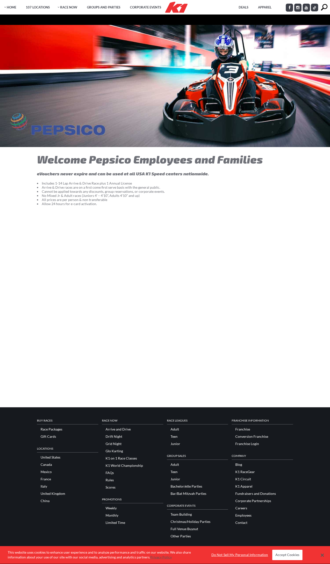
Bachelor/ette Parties (186, 486)
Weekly (111, 508)
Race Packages (51, 429)
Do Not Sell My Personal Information (239, 555)
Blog (238, 464)
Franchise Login (247, 443)
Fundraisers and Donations (255, 493)
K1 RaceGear (245, 472)
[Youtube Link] (306, 8)
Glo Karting (114, 451)
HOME (11, 7)
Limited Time (115, 522)
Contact (241, 522)
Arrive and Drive (118, 429)
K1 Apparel (243, 486)
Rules (110, 480)
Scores (110, 487)
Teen (174, 436)
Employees (243, 515)
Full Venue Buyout (184, 529)
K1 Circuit (243, 479)
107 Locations (38, 7)
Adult (175, 429)
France (46, 479)
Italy (44, 486)
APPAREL (265, 7)
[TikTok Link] (314, 7)
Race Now (68, 7)
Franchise (242, 429)
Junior (175, 443)
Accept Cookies (287, 555)
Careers (241, 508)
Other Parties (181, 536)
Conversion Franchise (251, 436)
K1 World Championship (124, 465)
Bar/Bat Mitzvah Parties (188, 493)
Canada (46, 464)
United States (50, 457)
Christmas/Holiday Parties (190, 521)
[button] (322, 555)
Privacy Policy (161, 557)
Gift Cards (48, 436)
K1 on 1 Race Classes (121, 458)
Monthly (112, 515)
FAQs (110, 473)
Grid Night (114, 443)
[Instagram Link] (297, 8)
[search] (324, 7)
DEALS (243, 7)
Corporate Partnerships (253, 501)
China (45, 501)
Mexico (46, 472)
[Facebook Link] (289, 8)
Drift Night (114, 436)
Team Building (181, 514)
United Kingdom (53, 493)
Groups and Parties (103, 7)
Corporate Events (145, 7)
